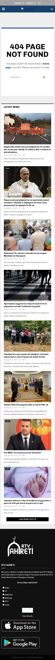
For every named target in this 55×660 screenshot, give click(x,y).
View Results (27, 616)
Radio (7, 588)
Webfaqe (8, 598)
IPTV (6, 601)
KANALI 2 (31, 3)
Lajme (7, 115)
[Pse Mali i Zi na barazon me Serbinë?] (27, 434)
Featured (8, 322)
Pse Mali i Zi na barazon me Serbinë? (22, 452)
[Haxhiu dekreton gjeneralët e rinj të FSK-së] (27, 386)
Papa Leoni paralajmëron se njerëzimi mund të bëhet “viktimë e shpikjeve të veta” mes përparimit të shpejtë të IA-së (26, 203)
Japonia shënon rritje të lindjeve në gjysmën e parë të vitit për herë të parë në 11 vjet (27, 501)
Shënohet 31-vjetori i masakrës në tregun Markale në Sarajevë (25, 254)
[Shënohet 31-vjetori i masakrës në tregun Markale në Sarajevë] (27, 235)
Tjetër (7, 605)
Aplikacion (9, 595)
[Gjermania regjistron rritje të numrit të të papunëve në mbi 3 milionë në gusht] (27, 285)
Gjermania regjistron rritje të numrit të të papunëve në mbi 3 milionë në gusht (25, 305)
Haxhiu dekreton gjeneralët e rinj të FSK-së (26, 404)
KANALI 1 (19, 3)
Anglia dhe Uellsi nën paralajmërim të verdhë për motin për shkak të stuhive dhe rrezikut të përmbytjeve (27, 149)
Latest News (12, 107)
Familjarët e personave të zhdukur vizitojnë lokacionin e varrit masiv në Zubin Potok (26, 355)
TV (39, 3)
